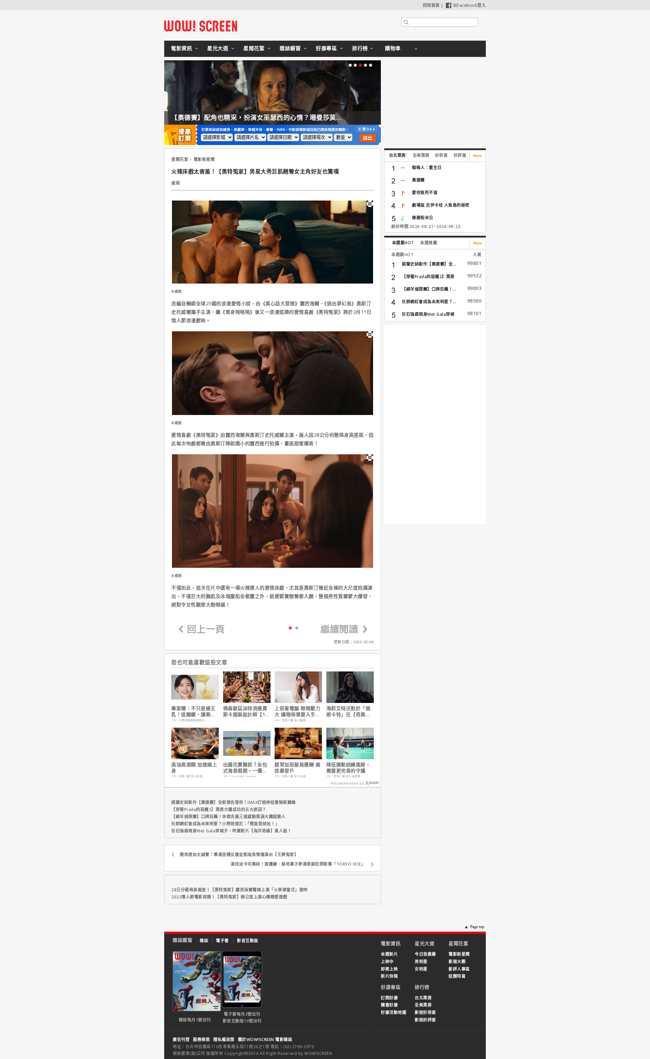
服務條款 (201, 1039)
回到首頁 (431, 5)
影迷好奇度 (425, 1012)
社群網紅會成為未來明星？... (429, 302)
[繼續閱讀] (344, 630)
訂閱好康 (389, 998)
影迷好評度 (425, 1020)
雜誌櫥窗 (290, 48)
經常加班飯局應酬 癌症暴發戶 (297, 768)
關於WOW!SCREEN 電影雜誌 (265, 1039)
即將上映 (389, 969)
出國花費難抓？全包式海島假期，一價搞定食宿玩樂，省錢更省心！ (245, 768)
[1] (296, 627)
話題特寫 (457, 976)
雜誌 (204, 940)
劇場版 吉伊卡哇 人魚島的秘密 (441, 205)
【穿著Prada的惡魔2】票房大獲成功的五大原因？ (218, 809)
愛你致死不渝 (424, 192)
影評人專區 (459, 969)
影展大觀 (457, 961)
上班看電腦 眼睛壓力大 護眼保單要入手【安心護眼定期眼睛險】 (297, 711)
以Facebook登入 (469, 5)
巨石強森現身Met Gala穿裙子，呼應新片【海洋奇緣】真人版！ (231, 831)
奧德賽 (418, 180)
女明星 (421, 969)
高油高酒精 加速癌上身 (194, 768)
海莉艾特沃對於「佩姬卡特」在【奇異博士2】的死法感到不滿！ (348, 711)
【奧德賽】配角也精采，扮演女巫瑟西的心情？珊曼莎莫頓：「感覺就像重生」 (285, 117)
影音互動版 (247, 940)
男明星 (421, 961)
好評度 (460, 155)
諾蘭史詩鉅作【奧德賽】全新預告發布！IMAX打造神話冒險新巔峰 (233, 802)
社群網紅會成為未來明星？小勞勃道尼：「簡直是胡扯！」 (225, 824)
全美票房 (421, 155)
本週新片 (389, 954)
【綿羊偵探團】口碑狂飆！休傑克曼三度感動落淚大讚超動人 (228, 816)
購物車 (393, 48)
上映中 (387, 961)
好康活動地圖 (393, 1012)
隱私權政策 (224, 1039)
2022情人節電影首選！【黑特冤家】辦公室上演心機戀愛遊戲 (229, 897)
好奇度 (441, 155)
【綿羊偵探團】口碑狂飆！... (429, 289)
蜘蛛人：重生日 (427, 167)
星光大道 (217, 48)
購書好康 (389, 1005)
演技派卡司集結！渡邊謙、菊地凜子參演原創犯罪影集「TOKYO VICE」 (298, 864)
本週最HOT (403, 243)
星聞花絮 (253, 48)
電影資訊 (181, 48)
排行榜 (360, 48)
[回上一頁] (201, 630)
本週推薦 (428, 243)
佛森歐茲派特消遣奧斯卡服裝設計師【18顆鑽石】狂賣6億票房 (246, 711)
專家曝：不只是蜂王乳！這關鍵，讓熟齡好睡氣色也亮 (193, 711)
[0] (290, 627)
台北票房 (397, 155)
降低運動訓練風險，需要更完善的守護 (348, 768)
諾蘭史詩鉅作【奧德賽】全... (429, 264)
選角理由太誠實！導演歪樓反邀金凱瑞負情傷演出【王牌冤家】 (239, 854)
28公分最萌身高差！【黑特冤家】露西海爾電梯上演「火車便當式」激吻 (239, 890)
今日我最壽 (425, 954)
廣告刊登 (181, 1039)
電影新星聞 (204, 159)
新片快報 (389, 976)
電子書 (222, 940)
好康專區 (326, 48)
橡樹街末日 (422, 218)
